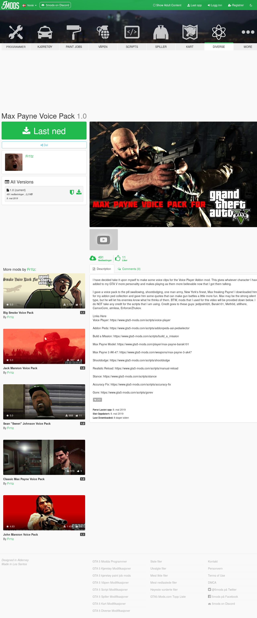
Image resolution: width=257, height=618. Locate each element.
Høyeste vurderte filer (164, 589)
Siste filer (156, 561)
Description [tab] (103, 269)
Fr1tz (29, 156)
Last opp (196, 5)
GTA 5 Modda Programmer (110, 561)
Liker (124, 260)
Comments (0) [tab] (131, 269)
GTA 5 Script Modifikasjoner (110, 589)
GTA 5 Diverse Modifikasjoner (111, 611)
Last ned (48, 130)
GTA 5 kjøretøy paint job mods (112, 575)
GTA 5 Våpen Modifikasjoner (111, 582)
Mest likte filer (159, 575)
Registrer (237, 5)
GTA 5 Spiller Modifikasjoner (110, 596)
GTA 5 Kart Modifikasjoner (109, 604)
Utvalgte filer (158, 568)
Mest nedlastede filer (163, 582)
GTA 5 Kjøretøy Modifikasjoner (112, 568)
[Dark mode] (251, 5)
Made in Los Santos (14, 564)
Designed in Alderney (15, 560)
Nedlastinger (105, 260)
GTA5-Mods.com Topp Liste (168, 596)
